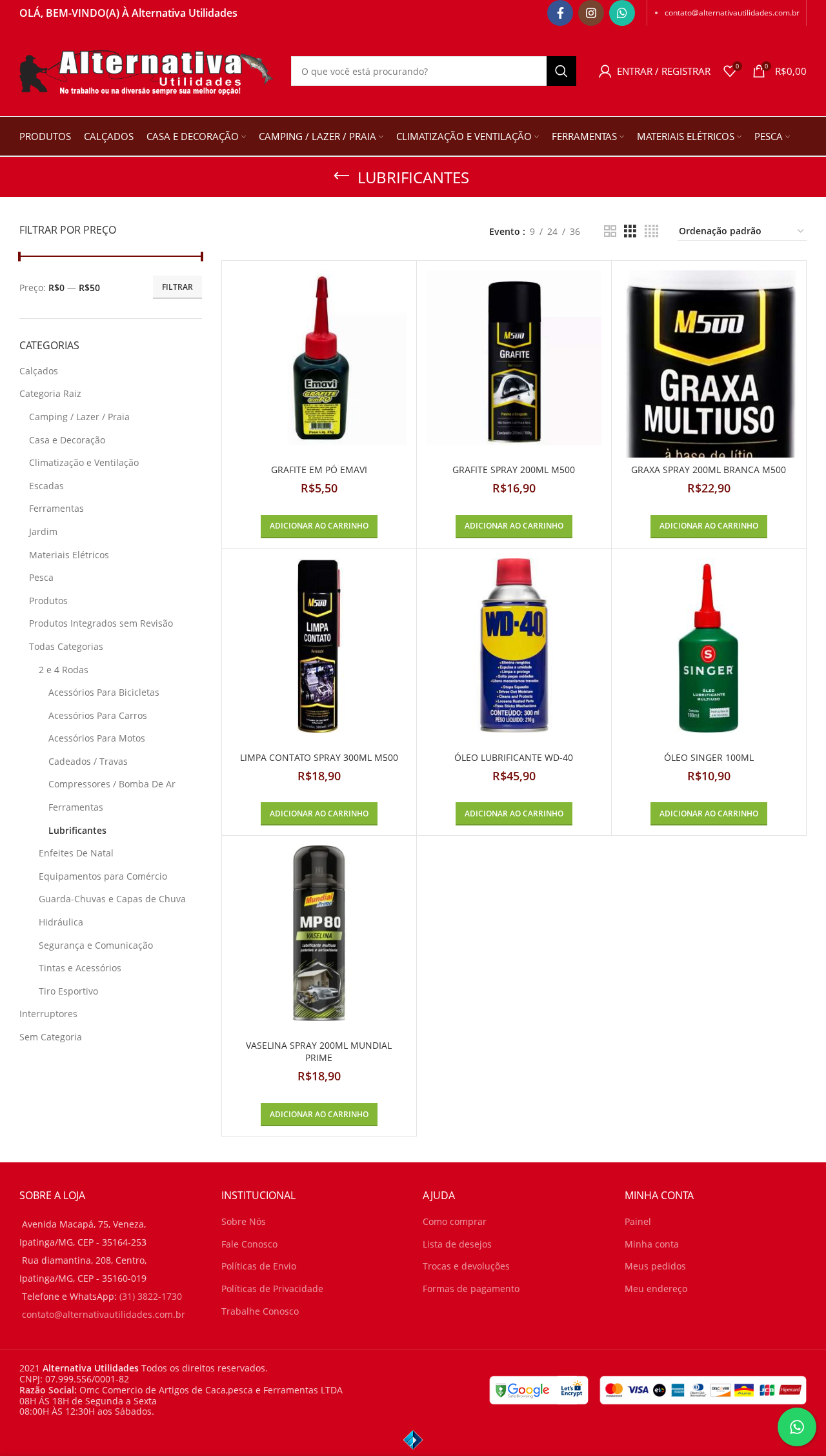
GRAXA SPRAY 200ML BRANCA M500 (708, 469)
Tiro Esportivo (68, 991)
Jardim (43, 531)
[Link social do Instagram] (591, 13)
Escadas (46, 486)
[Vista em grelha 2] (610, 231)
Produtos (48, 600)
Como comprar (455, 1221)
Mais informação (701, 1434)
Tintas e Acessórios (80, 968)
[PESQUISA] (561, 71)
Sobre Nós (243, 1221)
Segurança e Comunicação (96, 945)
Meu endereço (656, 1288)
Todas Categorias (66, 646)
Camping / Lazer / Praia (79, 416)
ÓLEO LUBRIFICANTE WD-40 (513, 757)
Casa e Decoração (67, 440)
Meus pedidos (655, 1266)
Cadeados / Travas (88, 761)
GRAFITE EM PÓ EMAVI (319, 469)
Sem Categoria (50, 1037)
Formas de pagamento (471, 1288)
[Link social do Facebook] (560, 13)
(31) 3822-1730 (150, 1296)
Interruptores (48, 1013)
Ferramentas (56, 508)
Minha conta (652, 1244)
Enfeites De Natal (76, 853)
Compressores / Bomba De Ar (112, 784)
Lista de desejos (457, 1244)
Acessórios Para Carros (97, 715)
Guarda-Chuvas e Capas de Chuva (112, 899)
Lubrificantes (77, 830)
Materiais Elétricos (69, 555)
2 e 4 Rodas (63, 669)
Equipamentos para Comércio (103, 876)
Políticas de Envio (258, 1266)
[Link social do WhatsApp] (622, 13)
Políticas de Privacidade (272, 1288)
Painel (638, 1221)
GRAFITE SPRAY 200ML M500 (513, 469)
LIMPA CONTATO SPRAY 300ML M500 (319, 757)
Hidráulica (61, 922)
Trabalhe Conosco (260, 1311)
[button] (319, 526)
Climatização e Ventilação (84, 462)
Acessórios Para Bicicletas (103, 692)
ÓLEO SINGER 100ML (709, 757)
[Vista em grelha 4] (651, 231)
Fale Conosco (249, 1244)
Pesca (41, 577)
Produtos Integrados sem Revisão (101, 623)
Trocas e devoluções (466, 1266)
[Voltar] (341, 176)
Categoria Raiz (50, 393)
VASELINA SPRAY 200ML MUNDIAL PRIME (319, 1051)
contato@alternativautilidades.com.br (732, 12)
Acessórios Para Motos (96, 738)
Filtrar (177, 286)
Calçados (38, 371)
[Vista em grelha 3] (630, 231)
